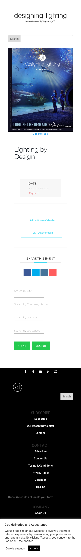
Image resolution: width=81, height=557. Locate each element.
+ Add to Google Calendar (41, 220)
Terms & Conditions (40, 465)
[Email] (53, 272)
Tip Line (40, 486)
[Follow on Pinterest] (48, 371)
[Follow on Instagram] (56, 371)
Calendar (40, 479)
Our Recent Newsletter (40, 425)
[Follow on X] (33, 371)
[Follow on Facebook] (25, 371)
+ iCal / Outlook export (41, 233)
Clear (22, 346)
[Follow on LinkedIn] (40, 371)
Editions (40, 432)
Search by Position (25, 317)
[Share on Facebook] (27, 272)
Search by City (22, 291)
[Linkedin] (44, 272)
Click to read (40, 133)
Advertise (41, 451)
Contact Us (40, 458)
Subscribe (40, 418)
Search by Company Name (31, 304)
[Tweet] (36, 272)
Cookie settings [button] (15, 548)
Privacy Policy (40, 472)
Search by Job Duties (27, 330)
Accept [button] (34, 548)
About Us (40, 512)
